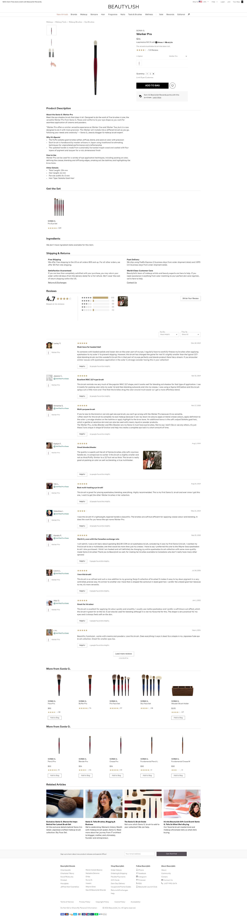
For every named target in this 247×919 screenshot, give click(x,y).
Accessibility (135, 902)
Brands (74, 14)
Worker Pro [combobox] (173, 56)
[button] (123, 301)
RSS (140, 883)
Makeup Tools (60, 22)
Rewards (170, 14)
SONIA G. (140, 31)
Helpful (82, 366)
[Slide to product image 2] (51, 41)
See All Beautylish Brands (96, 890)
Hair (103, 14)
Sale (161, 14)
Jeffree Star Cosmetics (69, 887)
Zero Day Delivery (118, 883)
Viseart (88, 883)
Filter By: (185, 332)
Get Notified (171, 854)
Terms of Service (67, 902)
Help (213, 2)
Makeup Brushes (75, 22)
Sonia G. (89, 880)
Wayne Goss (91, 887)
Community (166, 873)
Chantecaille (65, 870)
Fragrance (112, 14)
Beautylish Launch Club (147, 887)
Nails (123, 14)
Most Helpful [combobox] (165, 334)
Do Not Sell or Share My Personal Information (78, 908)
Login (223, 2)
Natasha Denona (92, 873)
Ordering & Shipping (119, 873)
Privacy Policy (84, 902)
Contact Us (132, 283)
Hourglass (64, 883)
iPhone (141, 870)
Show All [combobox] (185, 334)
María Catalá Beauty (94, 870)
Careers (164, 877)
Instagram (142, 877)
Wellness (149, 14)
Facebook (142, 873)
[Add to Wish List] (172, 86)
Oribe (88, 877)
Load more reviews (123, 654)
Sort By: (162, 332)
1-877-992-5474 (170, 883)
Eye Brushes (89, 22)
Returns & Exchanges (57, 283)
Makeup (83, 14)
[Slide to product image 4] (51, 64)
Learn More (157, 97)
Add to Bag (152, 85)
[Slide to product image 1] (51, 30)
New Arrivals (62, 14)
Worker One (97, 127)
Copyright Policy (102, 902)
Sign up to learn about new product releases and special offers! (83, 854)
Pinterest (141, 880)
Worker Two (112, 127)
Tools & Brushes (135, 14)
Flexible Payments (118, 877)
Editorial (181, 14)
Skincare (94, 14)
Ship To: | (199, 2)
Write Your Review (191, 298)
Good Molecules (66, 877)
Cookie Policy (119, 902)
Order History (116, 870)
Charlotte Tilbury (67, 873)
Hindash (63, 880)
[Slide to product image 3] (51, 53)
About (163, 870)
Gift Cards (115, 880)
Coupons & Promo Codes (121, 887)
